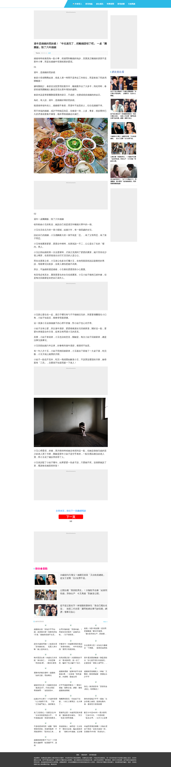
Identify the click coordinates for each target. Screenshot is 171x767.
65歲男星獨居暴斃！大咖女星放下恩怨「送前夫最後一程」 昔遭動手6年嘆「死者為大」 (96, 729)
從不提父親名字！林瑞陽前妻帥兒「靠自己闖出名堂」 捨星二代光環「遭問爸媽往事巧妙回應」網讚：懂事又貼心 (83, 608)
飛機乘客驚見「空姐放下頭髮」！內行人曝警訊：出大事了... (70, 701)
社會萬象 (131, 4)
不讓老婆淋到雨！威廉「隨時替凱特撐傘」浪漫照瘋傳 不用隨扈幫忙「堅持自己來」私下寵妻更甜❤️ (45, 729)
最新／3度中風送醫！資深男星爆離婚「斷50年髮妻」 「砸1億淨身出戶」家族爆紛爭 (95, 631)
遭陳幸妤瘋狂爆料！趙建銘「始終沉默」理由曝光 (44, 674)
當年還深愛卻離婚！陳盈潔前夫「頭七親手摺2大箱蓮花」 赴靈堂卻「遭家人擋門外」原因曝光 (96, 660)
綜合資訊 (99, 4)
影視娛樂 (121, 4)
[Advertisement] (71, 26)
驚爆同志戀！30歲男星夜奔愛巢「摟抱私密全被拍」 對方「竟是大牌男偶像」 (70, 715)
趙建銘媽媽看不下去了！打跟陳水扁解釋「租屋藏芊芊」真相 (45, 742)
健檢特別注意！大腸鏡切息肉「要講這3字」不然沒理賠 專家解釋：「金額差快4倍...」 (45, 688)
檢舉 (49, 53)
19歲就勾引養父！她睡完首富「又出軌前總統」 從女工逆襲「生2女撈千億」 (83, 576)
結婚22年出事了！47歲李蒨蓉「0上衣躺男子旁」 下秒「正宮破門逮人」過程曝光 (45, 701)
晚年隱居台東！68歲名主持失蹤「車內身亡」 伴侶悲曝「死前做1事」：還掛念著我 (45, 660)
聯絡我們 (84, 755)
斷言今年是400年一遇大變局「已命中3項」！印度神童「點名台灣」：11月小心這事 (95, 715)
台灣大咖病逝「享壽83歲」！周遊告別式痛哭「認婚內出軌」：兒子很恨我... (70, 632)
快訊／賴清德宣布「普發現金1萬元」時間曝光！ (95, 687)
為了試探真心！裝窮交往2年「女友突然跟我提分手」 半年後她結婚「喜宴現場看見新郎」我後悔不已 (45, 715)
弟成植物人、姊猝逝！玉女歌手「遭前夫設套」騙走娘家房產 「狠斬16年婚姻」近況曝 (70, 729)
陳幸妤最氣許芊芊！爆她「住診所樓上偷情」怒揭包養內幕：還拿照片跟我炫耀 (95, 701)
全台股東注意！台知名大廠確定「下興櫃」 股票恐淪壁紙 (95, 646)
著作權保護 (92, 755)
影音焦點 (89, 4)
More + (105, 621)
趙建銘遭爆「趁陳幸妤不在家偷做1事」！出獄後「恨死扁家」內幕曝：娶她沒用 (70, 674)
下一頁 (70, 516)
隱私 (77, 755)
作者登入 (78, 4)
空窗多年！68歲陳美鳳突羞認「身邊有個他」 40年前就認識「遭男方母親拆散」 (70, 646)
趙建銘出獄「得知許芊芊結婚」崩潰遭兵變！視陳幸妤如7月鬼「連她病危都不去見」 (45, 632)
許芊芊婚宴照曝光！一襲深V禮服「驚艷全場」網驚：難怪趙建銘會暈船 (70, 687)
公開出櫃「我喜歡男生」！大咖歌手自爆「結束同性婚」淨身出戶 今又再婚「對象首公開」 (83, 592)
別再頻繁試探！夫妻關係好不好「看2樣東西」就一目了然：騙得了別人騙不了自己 (70, 660)
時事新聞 (110, 4)
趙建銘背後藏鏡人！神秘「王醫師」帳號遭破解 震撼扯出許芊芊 (95, 674)
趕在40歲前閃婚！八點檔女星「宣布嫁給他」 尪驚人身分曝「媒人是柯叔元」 (45, 646)
